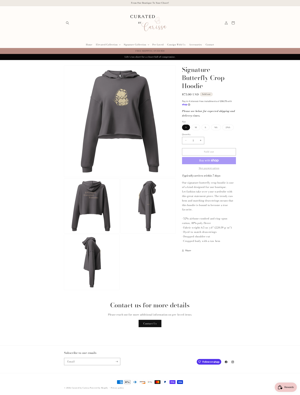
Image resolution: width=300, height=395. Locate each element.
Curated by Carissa (80, 388)
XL (217, 127)
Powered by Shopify (99, 388)
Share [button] (188, 250)
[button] (67, 22)
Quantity (186, 134)
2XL (230, 127)
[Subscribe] (116, 361)
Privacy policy (117, 388)
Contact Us (150, 323)
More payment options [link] (209, 168)
